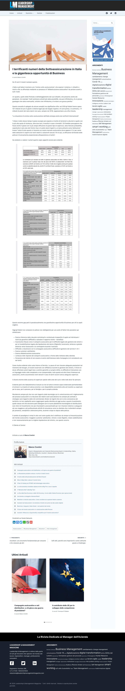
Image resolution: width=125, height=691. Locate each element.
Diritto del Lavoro (98, 91)
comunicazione (106, 79)
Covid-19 (96, 82)
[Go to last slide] (14, 590)
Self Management (105, 123)
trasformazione (106, 132)
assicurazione (17, 528)
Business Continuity (96, 70)
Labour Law (107, 103)
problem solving (94, 661)
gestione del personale (74, 656)
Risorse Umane (103, 121)
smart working (100, 126)
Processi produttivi (101, 116)
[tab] (44, 622)
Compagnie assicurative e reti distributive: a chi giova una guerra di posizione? (28, 608)
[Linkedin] (115, 13)
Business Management (30, 528)
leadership (97, 109)
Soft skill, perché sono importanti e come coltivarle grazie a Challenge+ (69, 540)
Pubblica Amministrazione (105, 119)
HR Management (109, 95)
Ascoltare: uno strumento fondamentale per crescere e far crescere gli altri (28, 540)
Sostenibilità (100, 130)
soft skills (58, 668)
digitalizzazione (98, 85)
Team (105, 129)
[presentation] (29, 580)
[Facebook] (107, 13)
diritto (109, 88)
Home (12, 13)
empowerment (109, 91)
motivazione (107, 112)
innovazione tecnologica (108, 101)
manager (94, 112)
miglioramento (100, 112)
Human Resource (98, 98)
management (107, 109)
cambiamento (97, 76)
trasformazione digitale (99, 134)
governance (101, 95)
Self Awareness (87, 665)
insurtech (42, 528)
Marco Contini (35, 447)
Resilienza (95, 121)
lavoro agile (97, 106)
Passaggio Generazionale (97, 114)
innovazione (97, 101)
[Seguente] (81, 590)
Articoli (19, 13)
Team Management (80, 668)
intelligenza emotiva (97, 103)
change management (100, 649)
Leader (104, 106)
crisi (101, 82)
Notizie (39, 13)
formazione (96, 93)
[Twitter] (111, 13)
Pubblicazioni (50, 13)
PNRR (105, 114)
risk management (52, 528)
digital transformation (90, 652)
